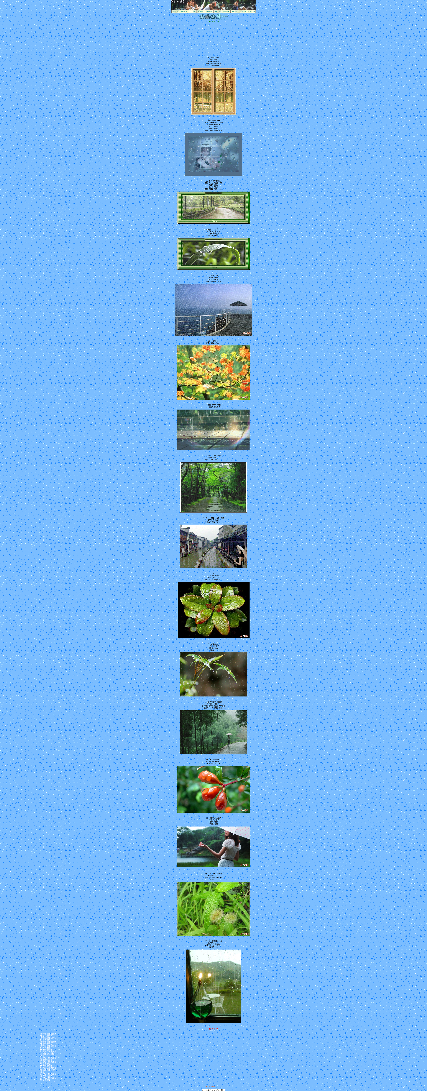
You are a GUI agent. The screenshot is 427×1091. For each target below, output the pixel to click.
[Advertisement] (194, 37)
